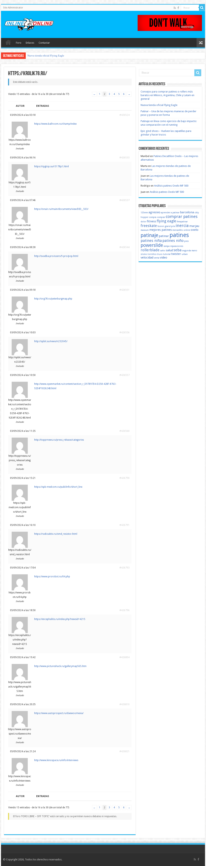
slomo (144, 254)
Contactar (44, 42)
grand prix (170, 226)
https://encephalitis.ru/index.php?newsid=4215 (59, 619)
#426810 (124, 704)
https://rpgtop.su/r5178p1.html (51, 166)
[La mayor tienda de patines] (170, 22)
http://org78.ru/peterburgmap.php (53, 298)
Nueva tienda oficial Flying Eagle (45, 55)
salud (169, 250)
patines (179, 235)
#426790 (124, 478)
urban (185, 254)
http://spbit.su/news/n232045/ (50, 341)
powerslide (152, 245)
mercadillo (177, 230)
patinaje (149, 235)
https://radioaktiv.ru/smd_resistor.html (55, 534)
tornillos (152, 254)
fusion (161, 226)
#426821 (124, 751)
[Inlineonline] (29, 24)
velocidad (147, 257)
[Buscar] (202, 8)
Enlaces (30, 42)
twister (176, 254)
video (163, 257)
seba (177, 250)
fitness (151, 221)
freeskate (149, 226)
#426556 (124, 332)
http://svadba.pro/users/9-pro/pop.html (56, 256)
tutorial (167, 254)
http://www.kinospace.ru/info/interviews (56, 760)
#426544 (124, 247)
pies (186, 241)
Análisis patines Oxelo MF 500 (171, 185)
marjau (194, 226)
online (186, 230)
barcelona (187, 212)
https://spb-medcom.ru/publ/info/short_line (58, 486)
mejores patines (160, 230)
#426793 (124, 567)
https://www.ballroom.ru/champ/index (55, 123)
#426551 (124, 289)
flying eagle (166, 221)
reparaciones (176, 246)
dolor (143, 221)
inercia (182, 225)
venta (156, 258)
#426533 (124, 157)
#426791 (124, 525)
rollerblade (150, 250)
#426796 (124, 610)
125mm (144, 212)
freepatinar (182, 221)
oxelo (194, 230)
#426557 (124, 375)
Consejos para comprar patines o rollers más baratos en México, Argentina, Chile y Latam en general (167, 95)
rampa (167, 246)
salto (162, 250)
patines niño (173, 240)
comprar (161, 217)
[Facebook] (178, 7)
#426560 (124, 431)
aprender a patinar (170, 212)
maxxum (145, 230)
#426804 (124, 657)
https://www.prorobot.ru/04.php (52, 576)
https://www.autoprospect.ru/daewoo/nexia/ (58, 713)
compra (152, 217)
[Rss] (174, 7)
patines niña (151, 240)
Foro (18, 42)
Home (8, 42)
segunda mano (189, 250)
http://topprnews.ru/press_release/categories (59, 439)
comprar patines (182, 216)
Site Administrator (13, 7)
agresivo (154, 212)
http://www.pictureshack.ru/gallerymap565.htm (60, 666)
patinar (164, 236)
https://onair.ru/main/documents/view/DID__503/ (61, 209)
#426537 (124, 200)
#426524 (124, 115)
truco (160, 254)
